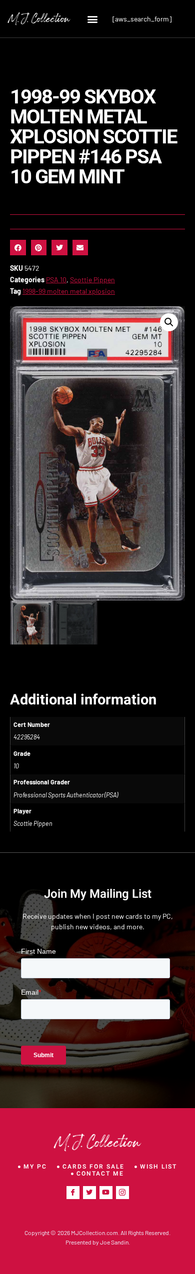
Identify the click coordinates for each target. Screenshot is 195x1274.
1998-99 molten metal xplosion (68, 291)
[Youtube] (106, 1192)
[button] (92, 18)
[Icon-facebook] (73, 1192)
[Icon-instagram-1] (122, 1192)
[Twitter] (89, 1192)
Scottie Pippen (92, 279)
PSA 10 (56, 279)
